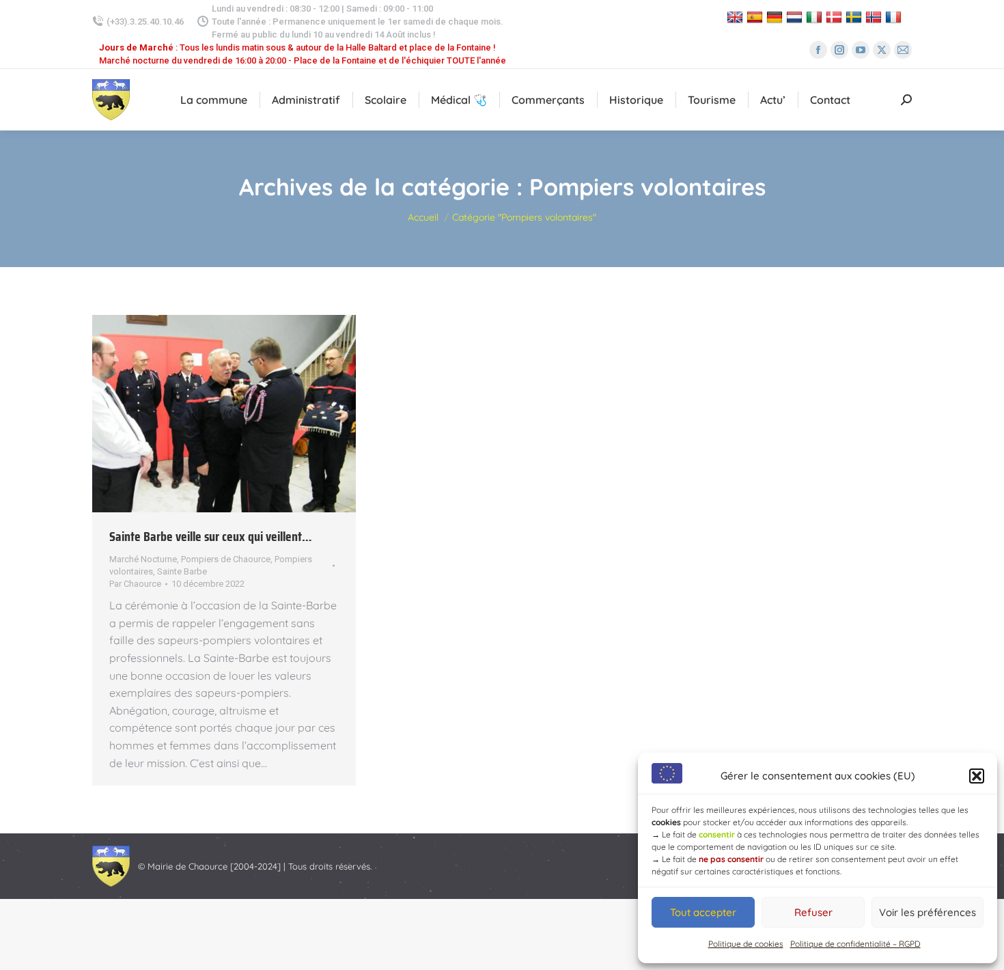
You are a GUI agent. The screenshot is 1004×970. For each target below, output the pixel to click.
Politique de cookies (745, 944)
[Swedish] (855, 17)
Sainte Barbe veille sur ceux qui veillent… (210, 536)
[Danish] (836, 17)
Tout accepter (703, 912)
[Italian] (816, 17)
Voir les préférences (927, 912)
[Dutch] (796, 17)
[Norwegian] (875, 17)
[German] (776, 17)
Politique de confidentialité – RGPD (855, 944)
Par (135, 584)
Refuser (813, 912)
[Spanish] (756, 17)
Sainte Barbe (182, 571)
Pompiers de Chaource (225, 559)
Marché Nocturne (143, 559)
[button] (977, 776)
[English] (737, 17)
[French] (895, 17)
